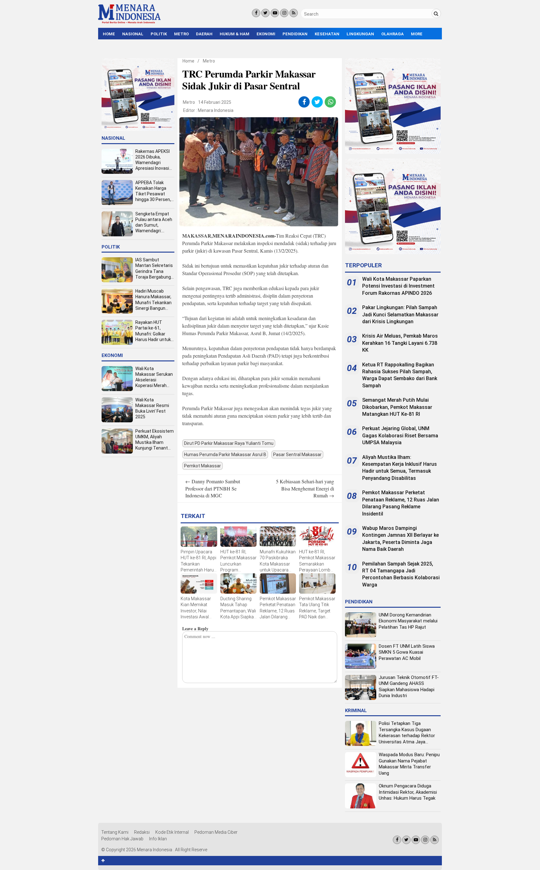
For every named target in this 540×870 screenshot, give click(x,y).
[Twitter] (265, 13)
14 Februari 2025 (214, 102)
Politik (159, 34)
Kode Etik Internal (172, 832)
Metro (181, 34)
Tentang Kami (114, 832)
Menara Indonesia (215, 110)
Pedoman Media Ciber (216, 832)
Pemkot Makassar (202, 465)
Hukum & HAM (234, 34)
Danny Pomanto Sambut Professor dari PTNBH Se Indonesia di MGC (212, 488)
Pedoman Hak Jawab (122, 838)
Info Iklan (158, 838)
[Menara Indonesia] (129, 22)
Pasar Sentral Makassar (297, 454)
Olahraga (392, 34)
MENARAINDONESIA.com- (244, 235)
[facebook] (304, 102)
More (416, 34)
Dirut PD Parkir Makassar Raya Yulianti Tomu (228, 443)
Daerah (204, 34)
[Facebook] (256, 13)
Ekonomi (266, 34)
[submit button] (436, 13)
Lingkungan (360, 34)
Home (109, 34)
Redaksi (142, 832)
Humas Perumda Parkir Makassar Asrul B (225, 454)
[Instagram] (284, 13)
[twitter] (317, 102)
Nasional (132, 34)
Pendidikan (295, 34)
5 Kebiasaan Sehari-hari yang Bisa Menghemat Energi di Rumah (305, 488)
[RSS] (293, 13)
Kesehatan (327, 34)
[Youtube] (275, 13)
